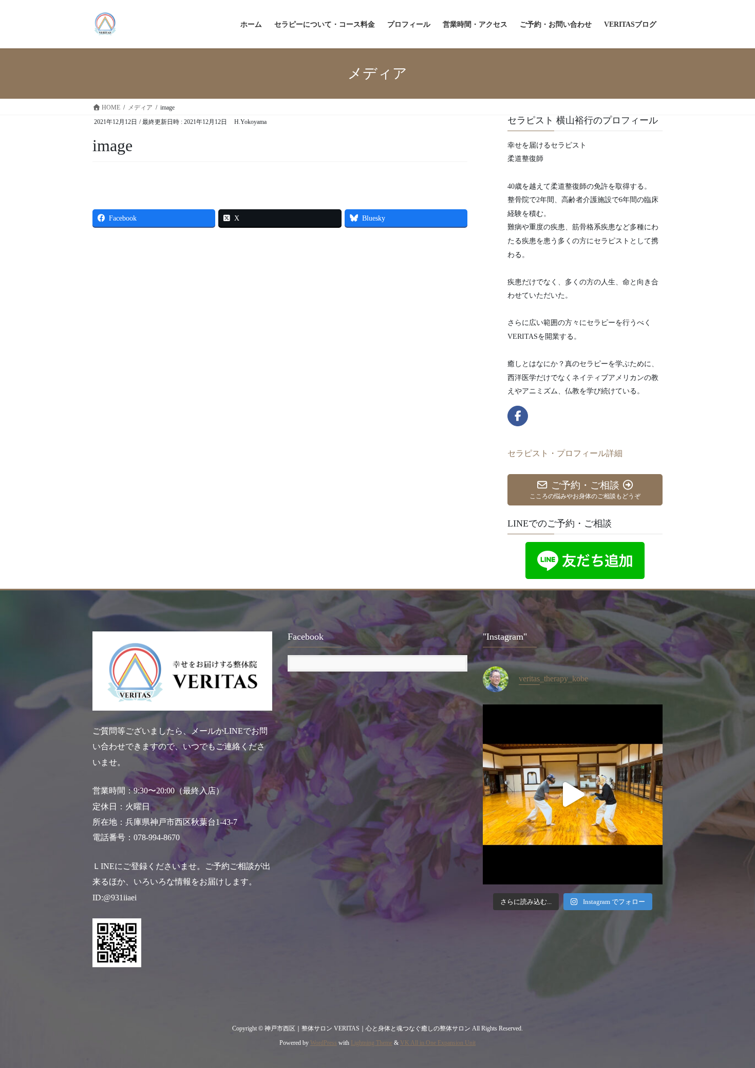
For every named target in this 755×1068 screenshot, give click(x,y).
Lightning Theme (371, 1042)
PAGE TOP (728, 1027)
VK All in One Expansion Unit (438, 1042)
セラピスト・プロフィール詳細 (564, 453)
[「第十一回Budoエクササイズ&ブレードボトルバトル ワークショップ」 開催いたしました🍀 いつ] (573, 794)
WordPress (323, 1042)
